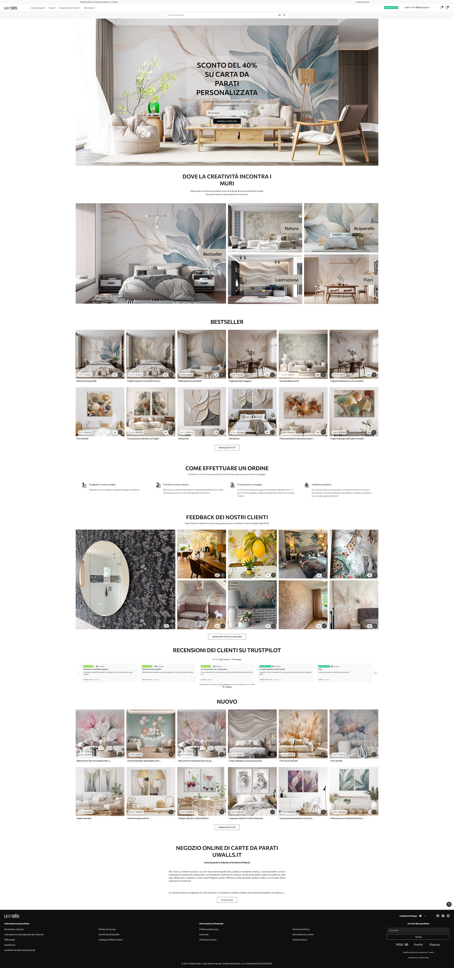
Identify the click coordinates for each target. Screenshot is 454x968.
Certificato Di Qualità (109, 934)
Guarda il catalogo (227, 121)
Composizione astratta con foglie (143, 438)
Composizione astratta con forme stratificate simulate (297, 818)
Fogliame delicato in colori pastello (347, 381)
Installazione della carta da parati (19, 950)
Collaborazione (299, 939)
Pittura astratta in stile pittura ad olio (297, 438)
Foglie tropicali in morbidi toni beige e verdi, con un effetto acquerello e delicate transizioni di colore (144, 381)
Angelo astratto (84, 818)
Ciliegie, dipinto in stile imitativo (193, 818)
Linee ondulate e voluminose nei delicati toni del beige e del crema (246, 760)
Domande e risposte (14, 929)
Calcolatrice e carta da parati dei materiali (24, 934)
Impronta (203, 934)
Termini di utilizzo (301, 929)
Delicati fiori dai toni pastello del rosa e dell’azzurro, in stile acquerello (94, 760)
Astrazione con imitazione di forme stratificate (347, 818)
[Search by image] (280, 15)
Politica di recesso (107, 929)
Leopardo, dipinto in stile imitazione (246, 818)
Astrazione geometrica (138, 818)
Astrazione (183, 438)
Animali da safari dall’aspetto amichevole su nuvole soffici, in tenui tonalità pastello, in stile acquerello (144, 760)
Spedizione (9, 945)
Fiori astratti (82, 438)
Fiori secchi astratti (289, 760)
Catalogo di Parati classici (111, 939)
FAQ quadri (9, 939)
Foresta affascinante (289, 381)
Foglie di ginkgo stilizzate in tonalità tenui (347, 438)
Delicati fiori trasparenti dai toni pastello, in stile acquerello (195, 760)
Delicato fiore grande (86, 381)
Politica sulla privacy (209, 929)
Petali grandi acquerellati (190, 381)
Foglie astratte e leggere (240, 381)
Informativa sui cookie (303, 934)
